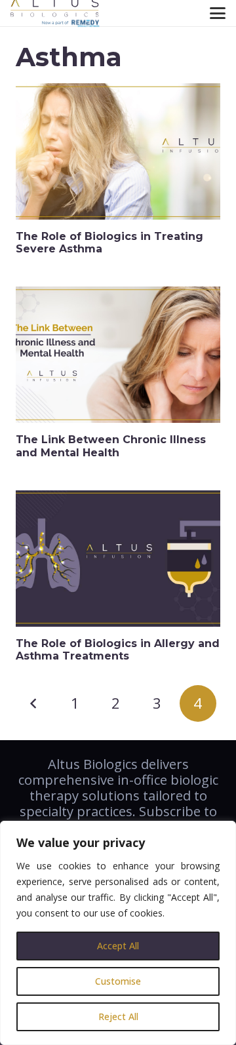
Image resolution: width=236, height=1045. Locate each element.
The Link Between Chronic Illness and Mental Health (111, 445)
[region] (118, 933)
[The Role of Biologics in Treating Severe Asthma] (118, 151)
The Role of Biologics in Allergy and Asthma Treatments (118, 649)
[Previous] (34, 703)
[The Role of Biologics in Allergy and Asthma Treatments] (118, 558)
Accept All (118, 945)
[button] (217, 13)
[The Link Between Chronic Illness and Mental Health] (118, 354)
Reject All (118, 1016)
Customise (118, 981)
